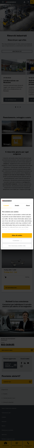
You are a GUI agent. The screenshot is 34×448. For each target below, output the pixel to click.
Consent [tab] (6, 205)
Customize (16, 240)
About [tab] (28, 205)
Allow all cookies (17, 235)
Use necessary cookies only (17, 245)
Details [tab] (17, 205)
